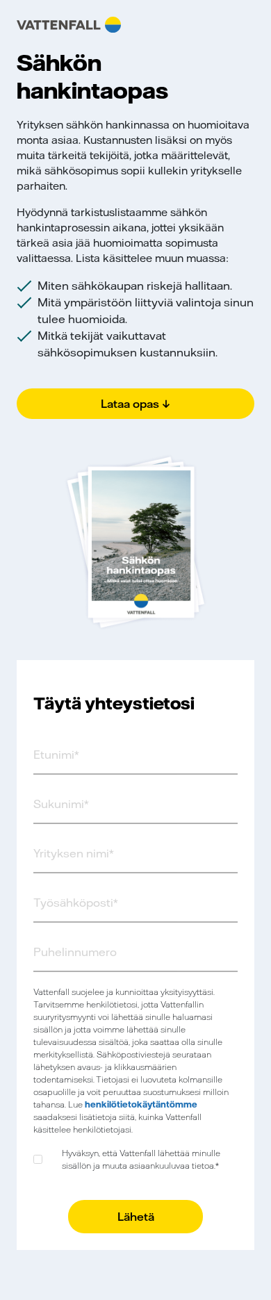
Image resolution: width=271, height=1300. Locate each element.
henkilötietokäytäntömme (141, 1104)
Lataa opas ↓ (135, 404)
